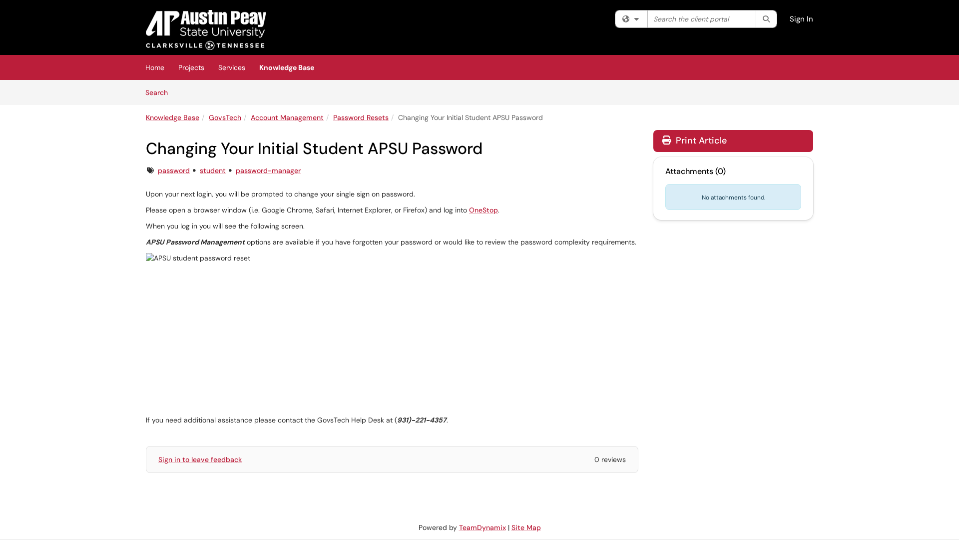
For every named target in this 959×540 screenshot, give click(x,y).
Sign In (801, 19)
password (174, 170)
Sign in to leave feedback (200, 459)
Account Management (287, 117)
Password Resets (361, 117)
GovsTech (225, 117)
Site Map (526, 527)
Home (154, 67)
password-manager (268, 170)
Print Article (700, 140)
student (213, 170)
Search (160, 92)
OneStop (483, 210)
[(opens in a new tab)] (206, 30)
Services (231, 67)
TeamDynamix (482, 527)
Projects (191, 67)
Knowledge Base (286, 67)
